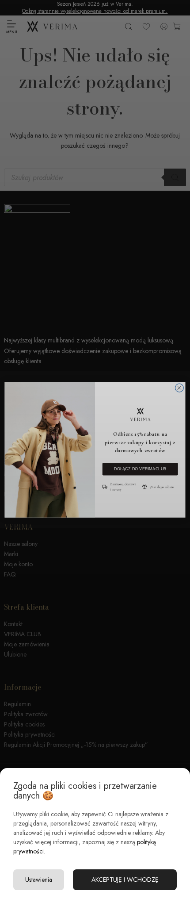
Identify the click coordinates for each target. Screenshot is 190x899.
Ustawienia (38, 879)
